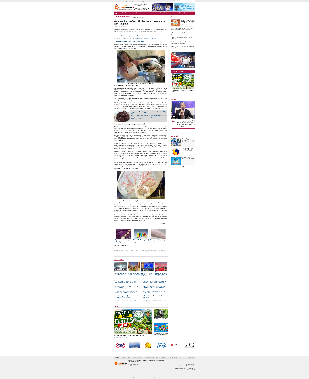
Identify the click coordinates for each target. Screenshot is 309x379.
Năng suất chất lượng (134, 377)
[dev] (121, 345)
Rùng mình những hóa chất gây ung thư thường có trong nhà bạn (141, 241)
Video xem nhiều (179, 71)
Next (193, 339)
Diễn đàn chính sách (124, 13)
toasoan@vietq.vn (148, 1)
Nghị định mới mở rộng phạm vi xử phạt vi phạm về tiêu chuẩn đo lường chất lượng (141, 9)
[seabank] (162, 345)
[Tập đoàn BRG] (176, 345)
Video (188, 13)
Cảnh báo (174, 17)
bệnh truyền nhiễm (152, 250)
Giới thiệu (189, 369)
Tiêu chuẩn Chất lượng (138, 13)
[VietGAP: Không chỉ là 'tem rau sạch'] (133, 321)
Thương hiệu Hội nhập (179, 13)
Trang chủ (117, 357)
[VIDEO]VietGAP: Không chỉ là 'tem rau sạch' (129, 335)
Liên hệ (128, 1)
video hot (118, 306)
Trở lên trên (190, 357)
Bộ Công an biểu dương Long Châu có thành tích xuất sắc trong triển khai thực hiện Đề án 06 (140, 5)
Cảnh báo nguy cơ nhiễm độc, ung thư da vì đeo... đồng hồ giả (123, 241)
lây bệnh (144, 250)
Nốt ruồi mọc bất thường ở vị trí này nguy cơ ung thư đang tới (158, 241)
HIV (116, 253)
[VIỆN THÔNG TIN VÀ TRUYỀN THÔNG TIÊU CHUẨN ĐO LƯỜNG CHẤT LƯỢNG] (149, 345)
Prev (191, 339)
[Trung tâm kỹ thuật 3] (190, 345)
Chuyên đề (174, 136)
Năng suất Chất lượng (166, 13)
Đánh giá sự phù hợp (165, 377)
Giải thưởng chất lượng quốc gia (154, 377)
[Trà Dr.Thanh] (135, 345)
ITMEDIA (177, 377)
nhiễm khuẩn (162, 250)
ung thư (137, 250)
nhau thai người (129, 250)
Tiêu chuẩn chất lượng (143, 377)
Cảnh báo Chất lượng (152, 13)
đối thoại (174, 99)
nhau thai (121, 250)
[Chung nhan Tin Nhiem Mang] (154, 368)
